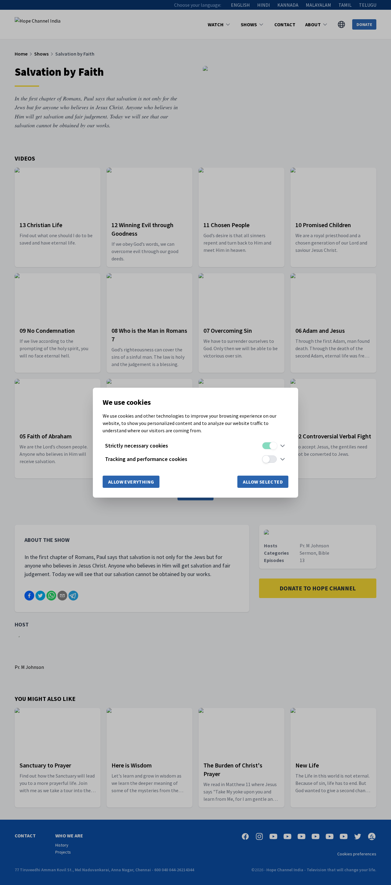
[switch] (269, 445)
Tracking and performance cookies (146, 458)
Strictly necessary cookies (136, 445)
